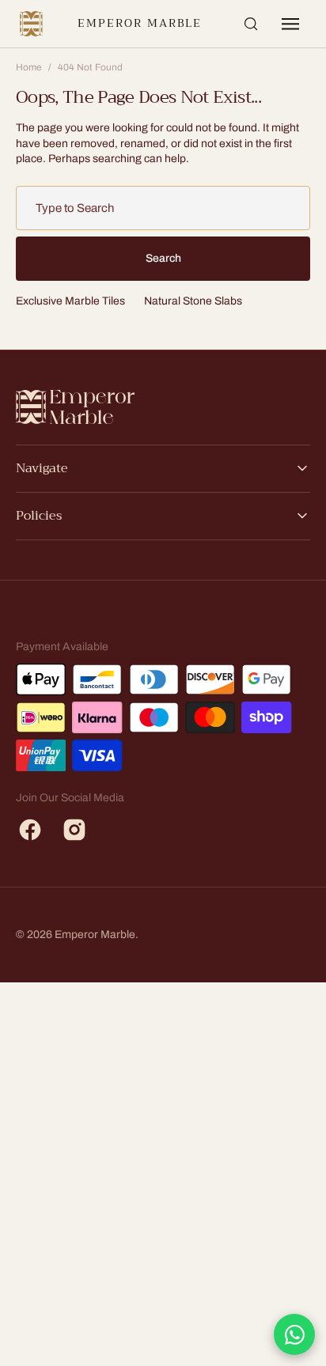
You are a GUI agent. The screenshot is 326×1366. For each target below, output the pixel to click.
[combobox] (163, 208)
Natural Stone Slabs (193, 301)
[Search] (251, 23)
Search (163, 258)
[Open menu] (290, 24)
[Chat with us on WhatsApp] (294, 1334)
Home (29, 67)
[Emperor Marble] (31, 23)
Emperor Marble (139, 23)
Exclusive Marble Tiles (70, 301)
